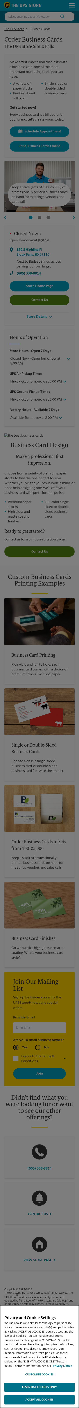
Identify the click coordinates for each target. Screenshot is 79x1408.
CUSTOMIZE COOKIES (39, 1374)
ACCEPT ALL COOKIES (39, 1399)
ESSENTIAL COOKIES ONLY (39, 1387)
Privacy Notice (62, 1366)
